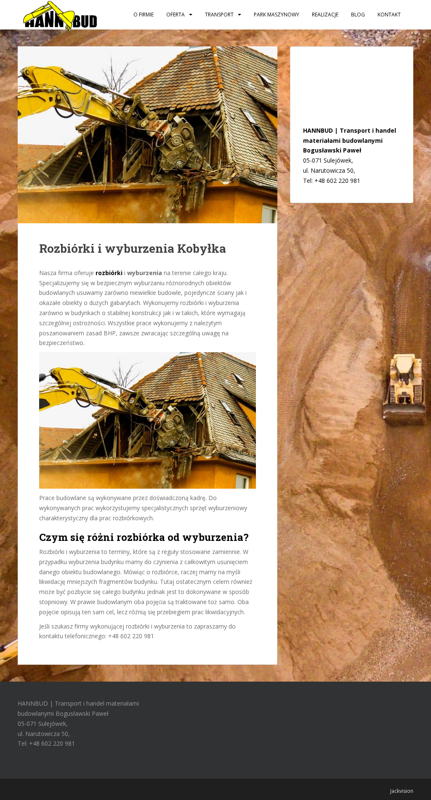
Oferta (175, 14)
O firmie (143, 14)
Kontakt (389, 14)
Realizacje (325, 14)
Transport (219, 14)
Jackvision (401, 791)
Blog (358, 14)
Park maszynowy (276, 14)
